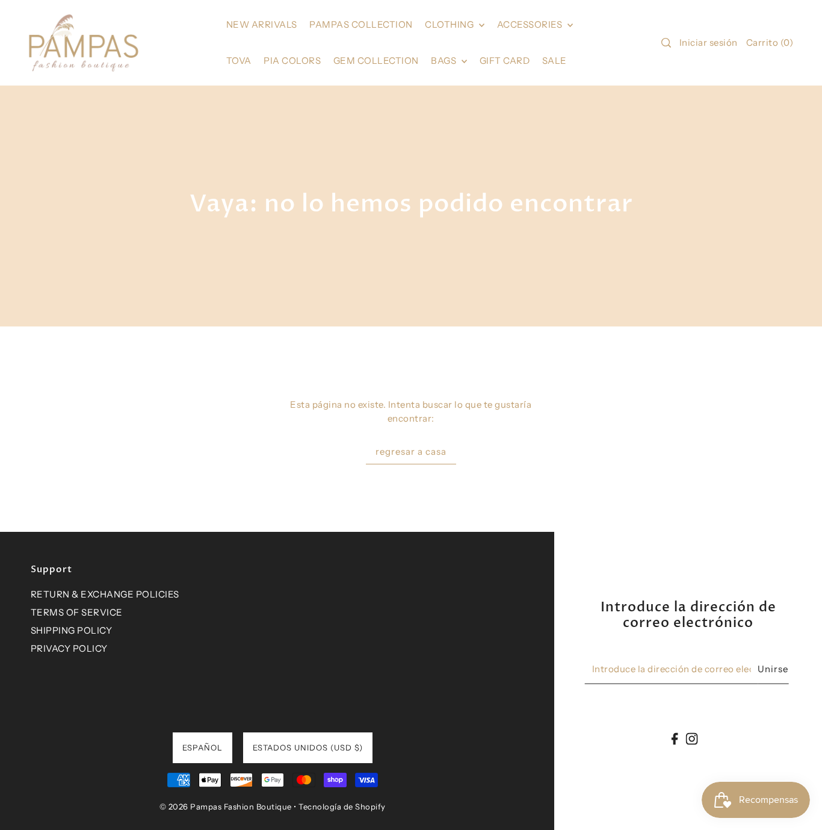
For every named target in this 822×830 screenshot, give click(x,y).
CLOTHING (450, 24)
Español (202, 747)
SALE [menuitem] (554, 60)
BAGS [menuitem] (445, 60)
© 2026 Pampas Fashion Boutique (225, 806)
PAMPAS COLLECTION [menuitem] (361, 24)
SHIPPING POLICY (72, 630)
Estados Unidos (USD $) (308, 747)
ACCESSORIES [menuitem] (530, 24)
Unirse (773, 668)
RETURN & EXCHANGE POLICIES (105, 594)
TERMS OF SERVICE (77, 612)
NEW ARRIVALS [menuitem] (261, 24)
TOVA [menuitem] (239, 60)
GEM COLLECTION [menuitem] (376, 60)
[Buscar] (666, 43)
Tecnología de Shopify (342, 806)
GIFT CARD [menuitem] (505, 60)
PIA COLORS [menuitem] (292, 60)
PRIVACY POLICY (69, 648)
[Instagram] (691, 739)
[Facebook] (675, 739)
